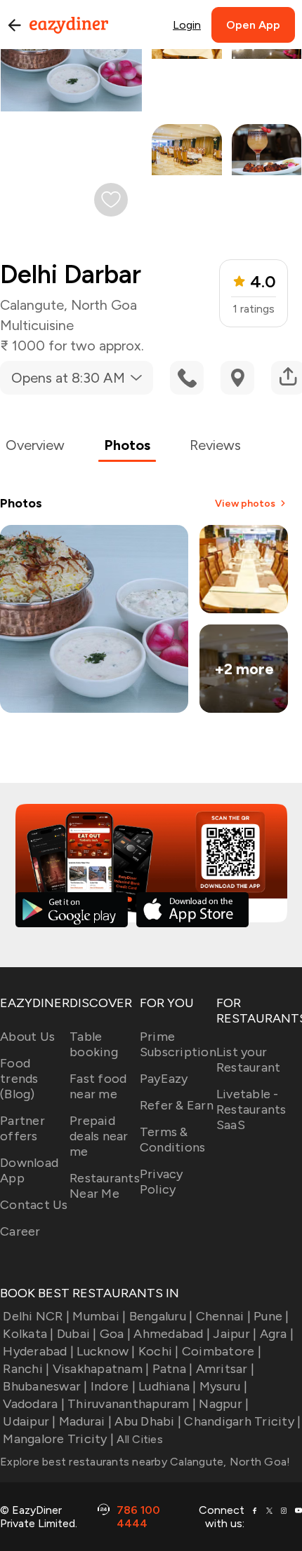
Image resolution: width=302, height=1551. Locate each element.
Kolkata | (28, 1333)
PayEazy (164, 1078)
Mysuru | (223, 1386)
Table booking (94, 1044)
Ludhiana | (167, 1386)
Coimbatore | (221, 1351)
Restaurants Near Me (105, 1185)
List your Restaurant (248, 1059)
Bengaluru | (160, 1316)
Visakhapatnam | (101, 1368)
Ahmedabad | (171, 1333)
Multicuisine (37, 325)
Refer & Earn (177, 1105)
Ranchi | (26, 1368)
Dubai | (77, 1333)
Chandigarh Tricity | (242, 1421)
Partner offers (22, 1128)
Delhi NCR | (36, 1316)
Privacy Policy (161, 1181)
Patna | (172, 1368)
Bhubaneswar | (45, 1386)
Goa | (115, 1333)
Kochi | (158, 1351)
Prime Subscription (178, 1044)
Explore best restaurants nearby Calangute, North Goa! (145, 1461)
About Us (27, 1036)
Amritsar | (225, 1368)
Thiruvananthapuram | (131, 1404)
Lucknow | (106, 1351)
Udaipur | (29, 1421)
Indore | (113, 1386)
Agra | (277, 1333)
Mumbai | (99, 1316)
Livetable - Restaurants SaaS (251, 1109)
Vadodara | (34, 1404)
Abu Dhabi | (147, 1421)
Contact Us (34, 1204)
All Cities (138, 1439)
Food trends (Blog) (19, 1078)
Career (20, 1231)
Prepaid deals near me (99, 1136)
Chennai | (223, 1316)
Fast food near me (98, 1086)
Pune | (271, 1316)
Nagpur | (224, 1404)
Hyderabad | (38, 1351)
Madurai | (85, 1421)
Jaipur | (234, 1333)
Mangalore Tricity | (58, 1439)
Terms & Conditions (173, 1139)
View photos (245, 504)
